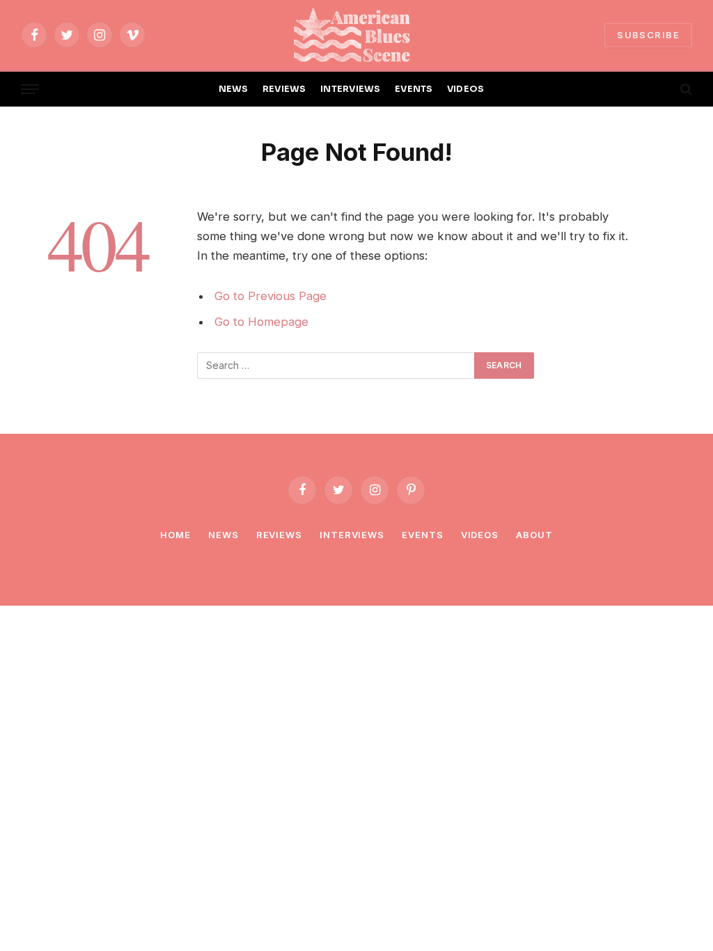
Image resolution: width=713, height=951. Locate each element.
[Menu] (30, 89)
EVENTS (414, 89)
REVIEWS (284, 89)
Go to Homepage (261, 322)
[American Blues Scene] (356, 35)
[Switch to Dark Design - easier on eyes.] (662, 89)
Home (175, 534)
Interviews (352, 534)
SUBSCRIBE (648, 34)
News (223, 534)
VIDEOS (466, 89)
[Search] (684, 89)
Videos (480, 534)
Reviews (279, 534)
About (534, 534)
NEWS (234, 89)
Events (422, 534)
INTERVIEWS (350, 89)
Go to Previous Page (270, 296)
